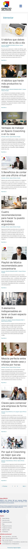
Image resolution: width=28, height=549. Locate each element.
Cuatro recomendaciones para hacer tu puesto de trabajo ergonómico (13, 218)
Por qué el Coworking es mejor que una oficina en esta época (13, 455)
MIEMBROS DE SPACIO (10, 45)
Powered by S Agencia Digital (14, 547)
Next (24, 486)
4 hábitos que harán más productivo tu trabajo (12, 83)
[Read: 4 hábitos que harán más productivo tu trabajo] (14, 71)
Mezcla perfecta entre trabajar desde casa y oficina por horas (13, 361)
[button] (21, 6)
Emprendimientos (9, 411)
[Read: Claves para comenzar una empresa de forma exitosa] (14, 393)
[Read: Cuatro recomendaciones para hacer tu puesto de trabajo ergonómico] (14, 202)
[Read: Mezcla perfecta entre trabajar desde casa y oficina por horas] (14, 349)
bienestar (3, 45)
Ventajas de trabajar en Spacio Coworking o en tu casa (13, 130)
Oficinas (17, 45)
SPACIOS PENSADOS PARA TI (16, 89)
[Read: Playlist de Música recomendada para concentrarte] (14, 252)
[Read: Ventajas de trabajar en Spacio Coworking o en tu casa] (14, 118)
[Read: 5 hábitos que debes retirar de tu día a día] (14, 30)
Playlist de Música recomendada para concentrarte (12, 265)
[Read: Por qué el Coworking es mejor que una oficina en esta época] (14, 442)
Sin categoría (8, 320)
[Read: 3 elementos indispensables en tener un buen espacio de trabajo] (14, 298)
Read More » (4, 60)
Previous (4, 486)
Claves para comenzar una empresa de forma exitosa (14, 406)
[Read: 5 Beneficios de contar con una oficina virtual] (14, 162)
